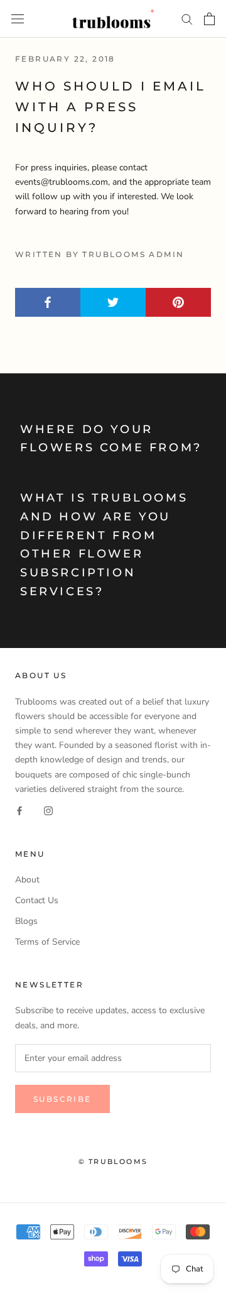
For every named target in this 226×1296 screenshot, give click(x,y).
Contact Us (36, 900)
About (27, 880)
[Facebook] (19, 810)
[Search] (187, 18)
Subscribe (62, 1099)
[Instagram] (48, 810)
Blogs (26, 921)
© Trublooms (113, 1161)
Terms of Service (47, 942)
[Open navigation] (17, 18)
